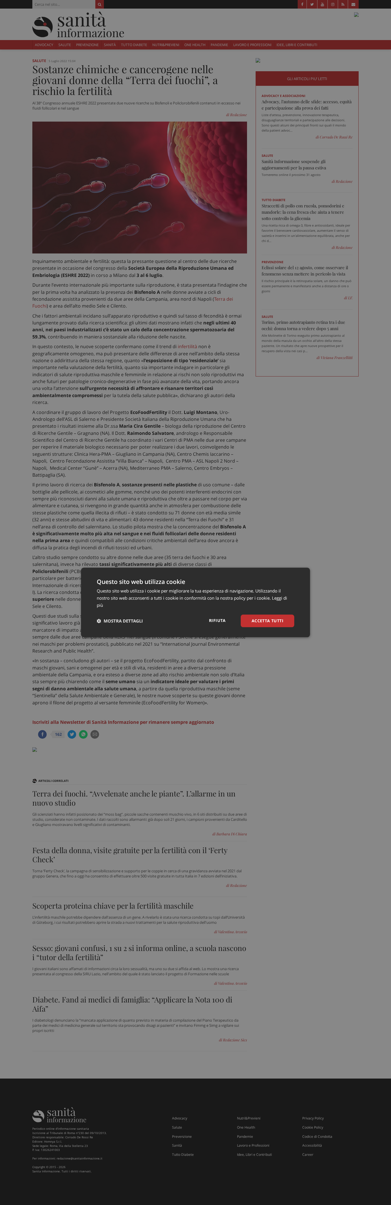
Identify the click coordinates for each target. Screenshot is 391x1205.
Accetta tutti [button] (267, 620)
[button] (120, 621)
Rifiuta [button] (217, 620)
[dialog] (195, 602)
